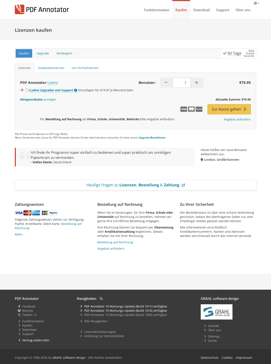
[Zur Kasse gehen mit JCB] (45, 212)
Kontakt (213, 326)
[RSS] (101, 298)
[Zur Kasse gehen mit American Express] (36, 212)
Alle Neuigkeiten (96, 321)
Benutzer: (147, 82)
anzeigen (38, 99)
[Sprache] (257, 3)
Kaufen (181, 10)
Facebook (28, 306)
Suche (212, 341)
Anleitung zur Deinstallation (104, 336)
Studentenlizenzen (51, 68)
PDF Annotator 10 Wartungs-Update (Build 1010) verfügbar (125, 311)
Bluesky (27, 311)
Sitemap (214, 336)
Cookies (227, 358)
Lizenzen (24, 68)
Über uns (243, 10)
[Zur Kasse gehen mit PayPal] (53, 212)
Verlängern (64, 53)
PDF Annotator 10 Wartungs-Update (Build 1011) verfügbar (125, 306)
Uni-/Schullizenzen (85, 68)
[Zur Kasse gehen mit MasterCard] (27, 212)
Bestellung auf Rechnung (115, 242)
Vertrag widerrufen (35, 340)
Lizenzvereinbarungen (100, 332)
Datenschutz (209, 358)
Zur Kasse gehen (227, 109)
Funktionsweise (156, 10)
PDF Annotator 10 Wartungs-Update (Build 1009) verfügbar (125, 315)
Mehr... (20, 234)
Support (222, 10)
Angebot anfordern (237, 119)
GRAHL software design (69, 358)
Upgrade (43, 53)
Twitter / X (29, 315)
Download (201, 10)
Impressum (244, 358)
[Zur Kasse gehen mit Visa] (19, 212)
